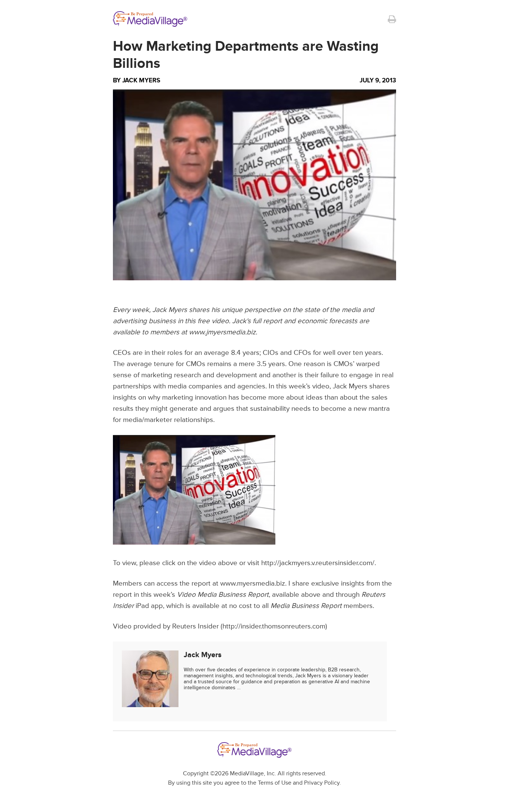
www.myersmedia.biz (252, 583)
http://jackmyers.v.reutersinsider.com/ (317, 563)
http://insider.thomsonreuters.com (273, 626)
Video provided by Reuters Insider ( (167, 626)
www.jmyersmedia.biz (222, 332)
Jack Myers (141, 80)
